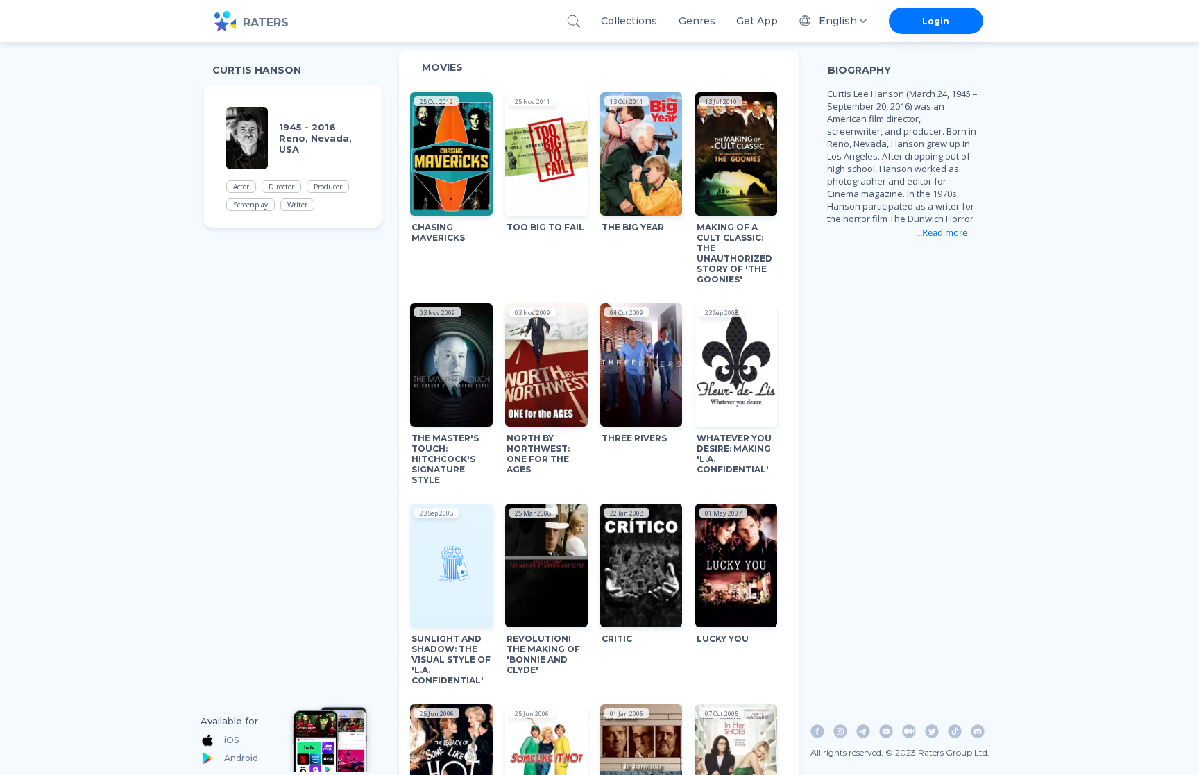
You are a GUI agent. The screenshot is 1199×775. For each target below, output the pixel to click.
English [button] (838, 21)
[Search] (573, 21)
